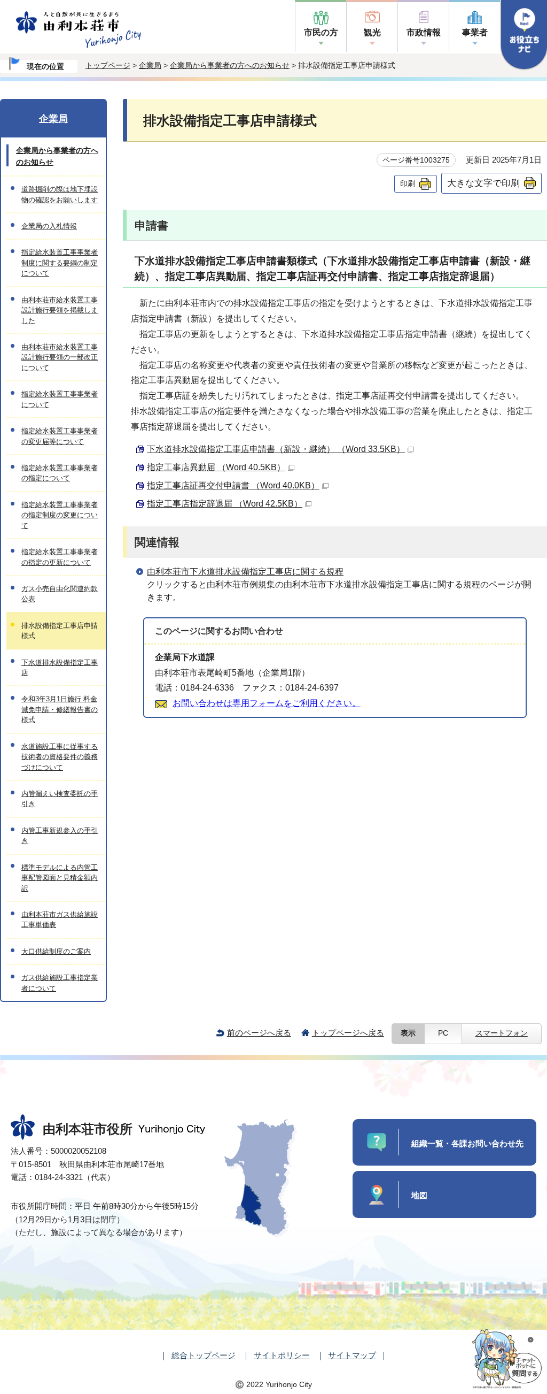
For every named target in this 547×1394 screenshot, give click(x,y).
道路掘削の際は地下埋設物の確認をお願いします (59, 194)
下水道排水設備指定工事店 (59, 667)
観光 (372, 32)
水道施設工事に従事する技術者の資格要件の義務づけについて (59, 756)
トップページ (107, 65)
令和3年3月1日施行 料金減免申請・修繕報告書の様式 (59, 709)
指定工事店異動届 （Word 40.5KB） (216, 467)
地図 (419, 1195)
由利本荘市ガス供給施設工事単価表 (59, 919)
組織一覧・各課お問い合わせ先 (467, 1143)
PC (443, 1033)
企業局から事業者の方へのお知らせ (230, 65)
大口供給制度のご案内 (56, 951)
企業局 (150, 65)
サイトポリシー (282, 1355)
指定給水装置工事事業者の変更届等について (59, 436)
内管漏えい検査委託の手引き (59, 799)
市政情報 (424, 32)
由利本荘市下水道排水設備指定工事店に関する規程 (245, 571)
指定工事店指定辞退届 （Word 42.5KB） (224, 503)
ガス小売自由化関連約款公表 (59, 594)
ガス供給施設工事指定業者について (59, 983)
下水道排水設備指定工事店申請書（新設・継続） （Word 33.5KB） (276, 449)
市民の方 (321, 32)
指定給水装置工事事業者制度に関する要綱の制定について (59, 262)
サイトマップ (352, 1355)
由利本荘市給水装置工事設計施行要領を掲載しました (59, 310)
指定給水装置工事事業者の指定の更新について (59, 557)
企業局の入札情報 (49, 226)
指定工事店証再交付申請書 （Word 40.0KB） (233, 485)
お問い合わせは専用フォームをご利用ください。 (267, 703)
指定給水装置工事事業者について (59, 399)
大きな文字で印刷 (483, 183)
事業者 (475, 32)
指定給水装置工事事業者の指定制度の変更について (59, 515)
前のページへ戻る (259, 1032)
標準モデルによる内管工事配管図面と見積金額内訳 (59, 877)
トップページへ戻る (348, 1032)
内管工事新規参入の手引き (59, 835)
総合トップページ (203, 1355)
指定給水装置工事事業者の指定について (59, 473)
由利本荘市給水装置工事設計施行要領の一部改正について (59, 357)
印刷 (407, 183)
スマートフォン (501, 1033)
